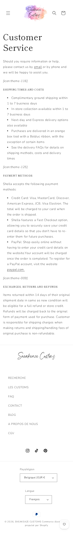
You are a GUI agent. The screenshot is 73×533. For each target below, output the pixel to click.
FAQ (11, 396)
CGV (11, 433)
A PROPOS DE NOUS (23, 424)
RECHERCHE (17, 378)
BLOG (12, 415)
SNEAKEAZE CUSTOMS (28, 521)
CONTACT (15, 406)
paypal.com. (16, 270)
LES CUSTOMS (18, 387)
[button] (8, 13)
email (38, 67)
